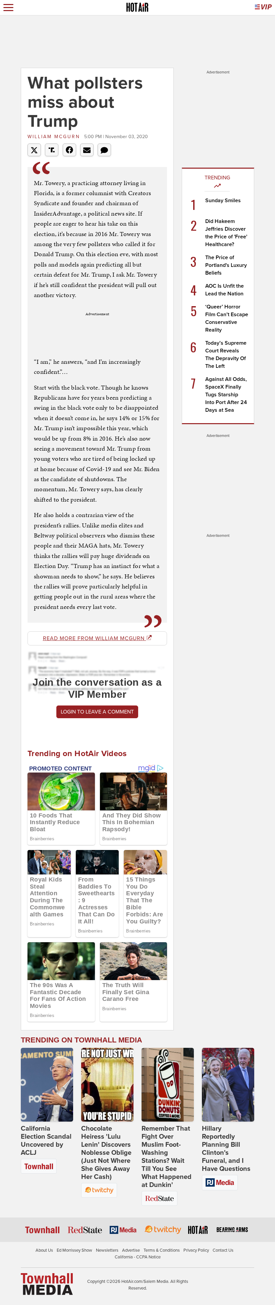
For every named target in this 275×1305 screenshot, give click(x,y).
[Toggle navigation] (8, 7)
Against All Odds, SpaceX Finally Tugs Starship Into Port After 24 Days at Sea (226, 394)
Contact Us (223, 1250)
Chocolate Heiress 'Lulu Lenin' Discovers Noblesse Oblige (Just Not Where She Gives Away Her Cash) (106, 1153)
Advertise (131, 1250)
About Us (44, 1250)
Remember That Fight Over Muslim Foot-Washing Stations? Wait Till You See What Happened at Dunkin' (166, 1157)
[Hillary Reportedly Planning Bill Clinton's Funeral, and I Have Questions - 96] (228, 1085)
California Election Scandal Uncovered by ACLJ (46, 1141)
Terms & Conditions (162, 1250)
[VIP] (263, 7)
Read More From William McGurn (94, 638)
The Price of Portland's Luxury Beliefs (226, 265)
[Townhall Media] (47, 1284)
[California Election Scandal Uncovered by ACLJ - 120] (47, 1085)
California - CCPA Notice (138, 1257)
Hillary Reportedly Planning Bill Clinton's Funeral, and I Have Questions (226, 1149)
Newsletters (107, 1250)
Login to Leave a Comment (97, 711)
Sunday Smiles (223, 200)
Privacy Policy (196, 1250)
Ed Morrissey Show (74, 1250)
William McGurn (55, 136)
